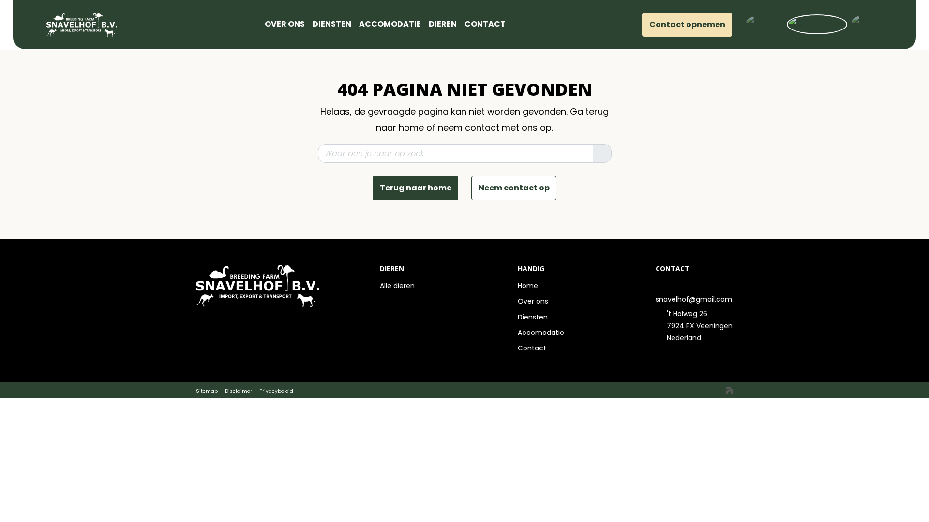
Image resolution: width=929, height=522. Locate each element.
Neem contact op (514, 187)
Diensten (533, 317)
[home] (257, 25)
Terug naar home (415, 187)
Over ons (533, 301)
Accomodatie (541, 332)
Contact (532, 348)
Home (528, 285)
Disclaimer (238, 391)
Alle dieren (397, 285)
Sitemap (207, 391)
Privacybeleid (276, 391)
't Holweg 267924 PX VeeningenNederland (700, 326)
